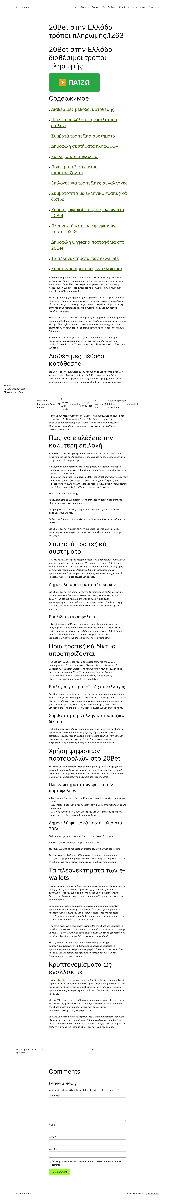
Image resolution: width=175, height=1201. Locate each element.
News (41, 1049)
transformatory (24, 7)
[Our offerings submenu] (116, 7)
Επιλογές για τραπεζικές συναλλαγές (89, 183)
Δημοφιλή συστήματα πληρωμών (84, 146)
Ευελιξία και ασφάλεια (74, 156)
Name (52, 1125)
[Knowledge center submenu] (136, 7)
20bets (61, 980)
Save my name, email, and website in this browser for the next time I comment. (86, 1163)
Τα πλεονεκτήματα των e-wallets (85, 258)
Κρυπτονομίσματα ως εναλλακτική (86, 268)
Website (53, 1149)
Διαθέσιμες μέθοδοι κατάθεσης (82, 109)
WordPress (153, 1193)
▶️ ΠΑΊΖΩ (74, 82)
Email (52, 1137)
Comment (54, 1095)
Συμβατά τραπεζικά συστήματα (83, 136)
